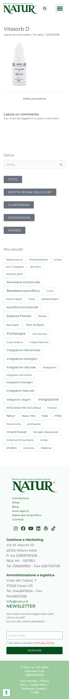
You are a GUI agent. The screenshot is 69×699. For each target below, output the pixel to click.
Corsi (50, 290)
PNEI (58, 416)
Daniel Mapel (14, 299)
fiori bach (12, 325)
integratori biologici (19, 382)
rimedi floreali (16, 432)
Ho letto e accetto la (32, 642)
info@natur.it (17, 601)
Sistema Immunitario (20, 440)
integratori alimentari (19, 374)
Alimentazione (38, 259)
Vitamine (28, 447)
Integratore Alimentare (23, 350)
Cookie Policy (38, 684)
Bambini (35, 266)
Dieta (32, 299)
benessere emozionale (23, 282)
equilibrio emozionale (22, 307)
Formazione (40, 333)
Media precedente (34, 98)
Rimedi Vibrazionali (45, 432)
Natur (10, 416)
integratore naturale (21, 367)
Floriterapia (16, 334)
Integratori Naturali (20, 390)
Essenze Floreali (19, 316)
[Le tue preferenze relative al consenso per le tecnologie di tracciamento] (6, 692)
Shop (16, 502)
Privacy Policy (45, 642)
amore (58, 259)
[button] (44, 8)
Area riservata (28, 680)
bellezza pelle (14, 273)
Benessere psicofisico (23, 291)
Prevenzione (13, 423)
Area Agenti (20, 511)
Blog (15, 506)
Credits (35, 692)
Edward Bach (50, 299)
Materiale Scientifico (27, 515)
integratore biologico (22, 359)
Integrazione (48, 399)
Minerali (52, 407)
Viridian (11, 448)
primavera (33, 424)
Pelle (45, 416)
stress (44, 440)
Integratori (50, 367)
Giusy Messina (14, 342)
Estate (42, 316)
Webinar (46, 448)
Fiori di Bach (35, 325)
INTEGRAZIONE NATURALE (23, 407)
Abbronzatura (14, 259)
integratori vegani (18, 399)
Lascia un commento (17, 34)
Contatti (18, 519)
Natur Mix (28, 416)
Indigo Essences (39, 342)
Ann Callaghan (15, 266)
